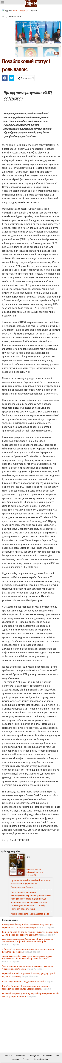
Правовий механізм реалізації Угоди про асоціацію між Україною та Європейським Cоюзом (31, 883)
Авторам (8, 1056)
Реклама (26, 1059)
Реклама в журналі (33, 870)
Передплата (31, 875)
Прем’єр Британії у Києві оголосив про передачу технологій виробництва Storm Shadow (26, 987)
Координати (20, 1056)
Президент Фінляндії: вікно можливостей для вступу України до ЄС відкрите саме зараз (28, 926)
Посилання (47, 1056)
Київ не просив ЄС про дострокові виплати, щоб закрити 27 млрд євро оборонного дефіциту (30, 933)
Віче (14, 10)
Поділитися (25, 78)
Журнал (24, 10)
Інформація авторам (34, 872)
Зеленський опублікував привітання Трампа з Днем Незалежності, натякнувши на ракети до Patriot (27, 957)
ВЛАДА (34, 10)
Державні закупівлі (41, 1059)
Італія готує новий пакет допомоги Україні (23, 981)
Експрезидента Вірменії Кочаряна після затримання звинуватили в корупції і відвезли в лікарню (27, 940)
